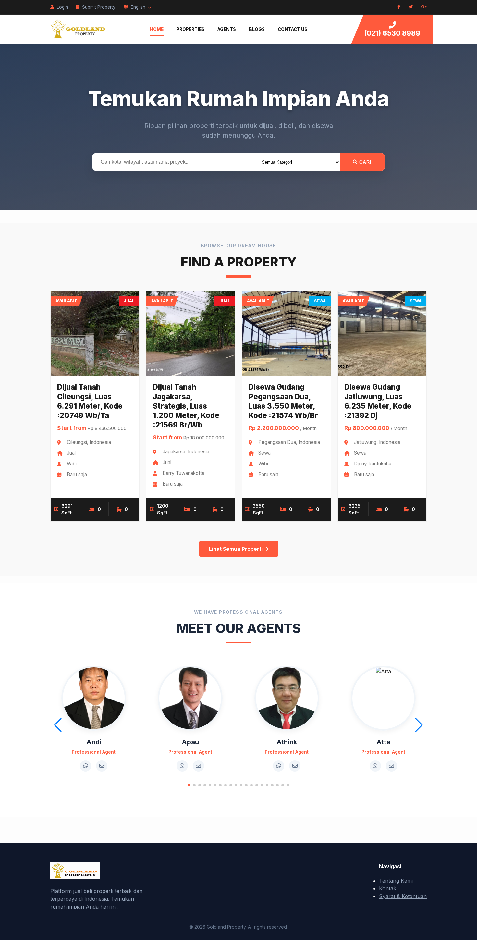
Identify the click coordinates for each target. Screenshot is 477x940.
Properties (190, 29)
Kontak (387, 888)
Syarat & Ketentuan (403, 896)
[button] (189, 785)
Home (157, 29)
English (138, 7)
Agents (226, 29)
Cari (365, 162)
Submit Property (99, 7)
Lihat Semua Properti (236, 549)
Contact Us (292, 29)
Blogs (257, 29)
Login (62, 7)
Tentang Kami (396, 880)
